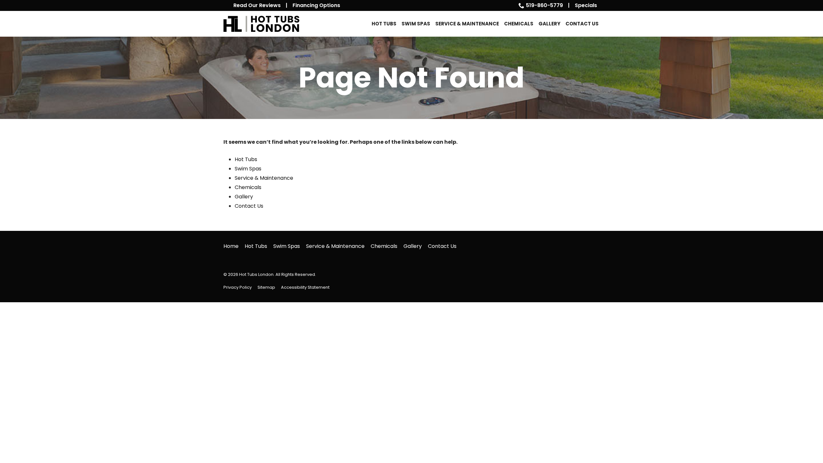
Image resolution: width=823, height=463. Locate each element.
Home (231, 246)
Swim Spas (416, 23)
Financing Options (316, 5)
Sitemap (266, 287)
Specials (586, 5)
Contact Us (582, 23)
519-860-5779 (544, 5)
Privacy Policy (237, 287)
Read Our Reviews (257, 5)
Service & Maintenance (467, 23)
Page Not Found (411, 78)
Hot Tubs (384, 23)
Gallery (549, 23)
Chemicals (518, 23)
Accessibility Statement (305, 287)
